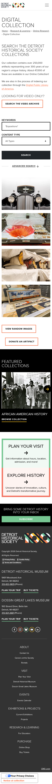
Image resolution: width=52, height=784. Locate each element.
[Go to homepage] (26, 541)
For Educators (24, 733)
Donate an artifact (21, 341)
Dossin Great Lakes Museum (24, 686)
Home (5, 30)
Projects (24, 719)
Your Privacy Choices (22, 775)
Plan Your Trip (11, 590)
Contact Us (24, 653)
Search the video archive (22, 103)
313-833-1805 (8, 584)
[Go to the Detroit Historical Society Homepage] (14, 4)
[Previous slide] (4, 389)
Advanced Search (23, 166)
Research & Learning (20, 30)
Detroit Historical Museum (24, 681)
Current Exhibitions (24, 714)
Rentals (24, 662)
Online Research (41, 30)
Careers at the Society (24, 657)
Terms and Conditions (12, 563)
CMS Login (45, 768)
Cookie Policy (24, 559)
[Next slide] (47, 389)
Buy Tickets (31, 590)
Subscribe (26, 519)
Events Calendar (24, 700)
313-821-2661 (8, 612)
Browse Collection (14, 419)
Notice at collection (13, 780)
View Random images (18, 328)
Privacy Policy (9, 559)
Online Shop (24, 747)
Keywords (9, 120)
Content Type (11, 135)
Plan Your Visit (24, 676)
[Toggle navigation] (47, 5)
